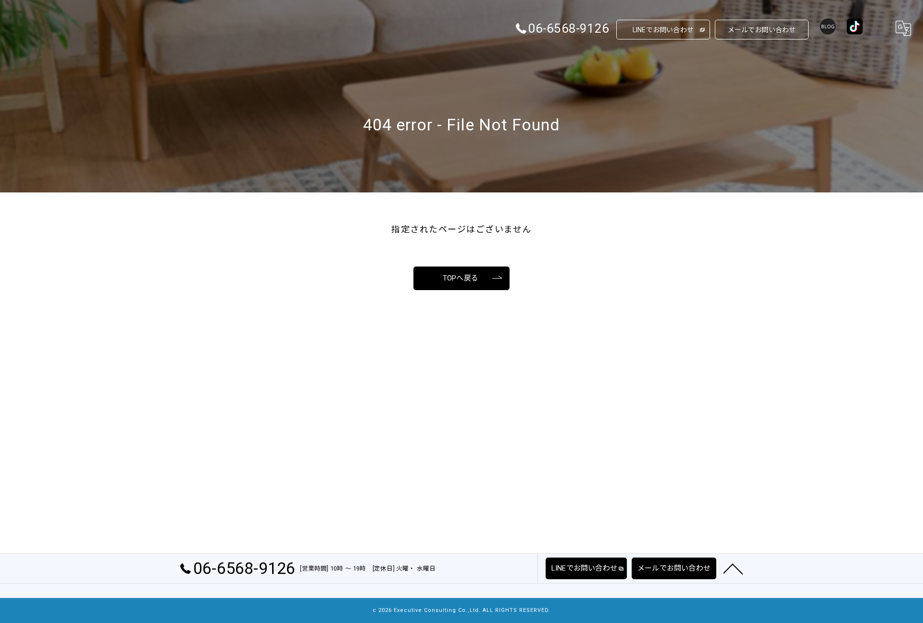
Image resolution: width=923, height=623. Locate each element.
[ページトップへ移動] (733, 568)
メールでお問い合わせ (762, 30)
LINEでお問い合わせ (663, 30)
